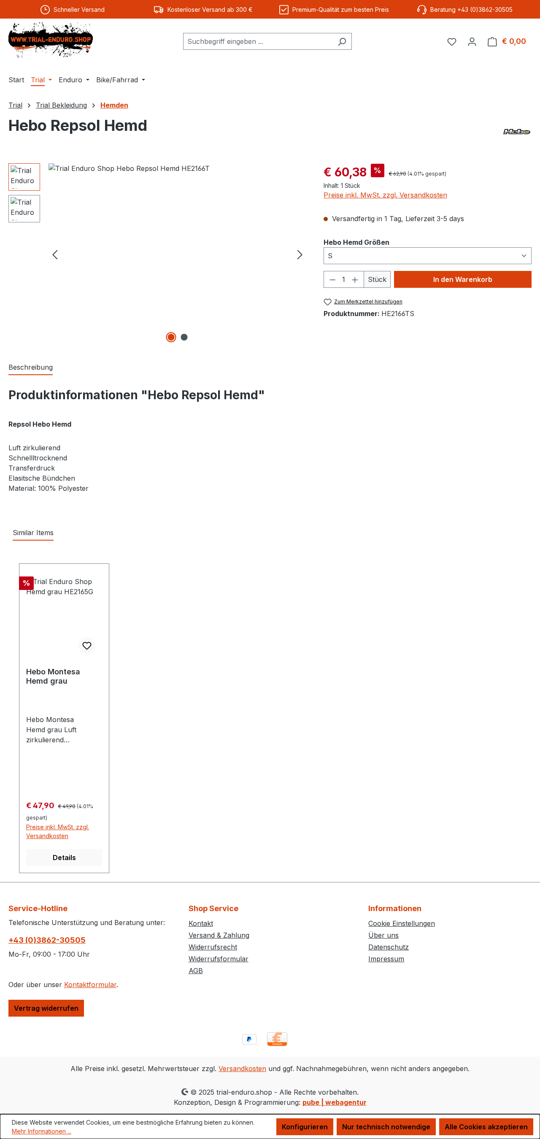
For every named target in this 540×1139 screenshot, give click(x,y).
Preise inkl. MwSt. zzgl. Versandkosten (385, 195)
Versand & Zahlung (219, 935)
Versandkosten (242, 1068)
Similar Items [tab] (33, 532)
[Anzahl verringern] (332, 279)
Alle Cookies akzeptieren (486, 1127)
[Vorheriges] (55, 254)
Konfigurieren (305, 1127)
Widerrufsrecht (213, 947)
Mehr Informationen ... (41, 1131)
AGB (196, 970)
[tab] (30, 367)
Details (64, 857)
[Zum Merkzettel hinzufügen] (86, 645)
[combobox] (257, 41)
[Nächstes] (300, 254)
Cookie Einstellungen (401, 923)
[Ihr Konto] (472, 41)
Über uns (383, 935)
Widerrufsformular (218, 959)
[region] (157, 254)
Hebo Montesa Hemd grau (53, 676)
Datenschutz (388, 947)
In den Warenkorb (462, 279)
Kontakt (201, 923)
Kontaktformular (90, 984)
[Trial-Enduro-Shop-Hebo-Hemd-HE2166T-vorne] (177, 254)
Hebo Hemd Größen (356, 242)
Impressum (386, 959)
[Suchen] (342, 41)
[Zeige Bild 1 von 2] (170, 337)
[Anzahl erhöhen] (355, 279)
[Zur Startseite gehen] (50, 40)
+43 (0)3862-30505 (47, 940)
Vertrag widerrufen (46, 1008)
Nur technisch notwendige (386, 1127)
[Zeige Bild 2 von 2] (184, 337)
